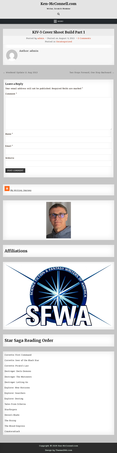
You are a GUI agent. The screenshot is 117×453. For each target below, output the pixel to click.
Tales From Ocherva (15, 404)
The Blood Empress (15, 426)
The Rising (10, 420)
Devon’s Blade (12, 415)
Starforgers (11, 409)
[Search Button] (58, 14)
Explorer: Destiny (14, 398)
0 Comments (84, 38)
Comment (11, 94)
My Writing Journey (20, 190)
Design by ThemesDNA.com (58, 450)
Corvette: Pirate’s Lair (17, 365)
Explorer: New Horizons (17, 387)
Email (9, 146)
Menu (60, 21)
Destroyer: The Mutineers (18, 377)
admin (40, 38)
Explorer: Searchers (15, 393)
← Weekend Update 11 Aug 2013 (20, 72)
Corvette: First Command (18, 355)
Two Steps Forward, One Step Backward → (91, 72)
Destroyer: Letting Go (16, 382)
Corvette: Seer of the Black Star (22, 360)
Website (9, 158)
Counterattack (12, 431)
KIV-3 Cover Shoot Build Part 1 (58, 32)
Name (9, 134)
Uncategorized (64, 42)
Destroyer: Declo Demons (18, 371)
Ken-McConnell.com (58, 4)
